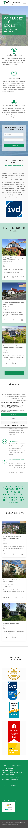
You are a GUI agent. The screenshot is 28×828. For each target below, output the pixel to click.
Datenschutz (23, 822)
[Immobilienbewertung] (14, 101)
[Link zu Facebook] (25, 826)
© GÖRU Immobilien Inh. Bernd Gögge (9, 822)
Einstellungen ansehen (14, 422)
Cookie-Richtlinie (6, 425)
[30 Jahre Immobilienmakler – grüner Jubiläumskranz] (14, 74)
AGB (17, 824)
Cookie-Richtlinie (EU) (12, 824)
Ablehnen (14, 418)
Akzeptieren (14, 414)
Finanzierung (18, 165)
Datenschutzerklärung (15, 425)
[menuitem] (24, 3)
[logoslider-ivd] (14, 209)
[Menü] (24, 3)
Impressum (22, 425)
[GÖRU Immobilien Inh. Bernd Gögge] (11, 3)
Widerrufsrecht (4, 824)
